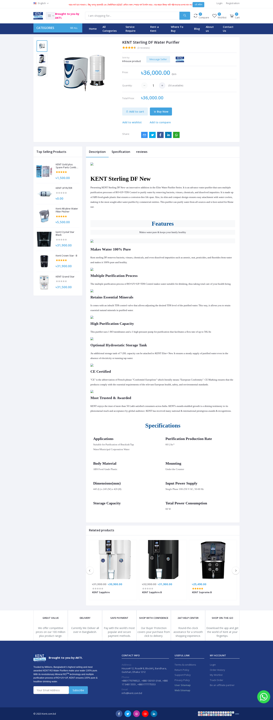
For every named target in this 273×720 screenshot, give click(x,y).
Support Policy (183, 675)
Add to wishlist (132, 122)
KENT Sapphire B (152, 592)
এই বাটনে (198, 4)
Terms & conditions (185, 664)
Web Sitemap (182, 690)
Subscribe (78, 690)
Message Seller (158, 59)
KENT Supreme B (202, 592)
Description (97, 152)
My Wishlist (216, 675)
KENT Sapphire (101, 592)
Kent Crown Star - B (66, 255)
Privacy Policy (182, 680)
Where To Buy (177, 28)
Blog (197, 28)
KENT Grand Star (65, 276)
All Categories (110, 28)
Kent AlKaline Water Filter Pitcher (67, 210)
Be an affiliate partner (222, 685)
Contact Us (228, 28)
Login (219, 3)
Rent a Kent (154, 28)
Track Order (216, 680)
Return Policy (182, 670)
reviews (141, 152)
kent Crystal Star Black (65, 233)
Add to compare (160, 122)
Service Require (130, 28)
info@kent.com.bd (132, 693)
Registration (233, 3)
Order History (217, 670)
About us (210, 28)
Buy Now (162, 111)
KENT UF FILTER (64, 188)
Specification (121, 152)
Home (93, 28)
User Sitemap (183, 685)
